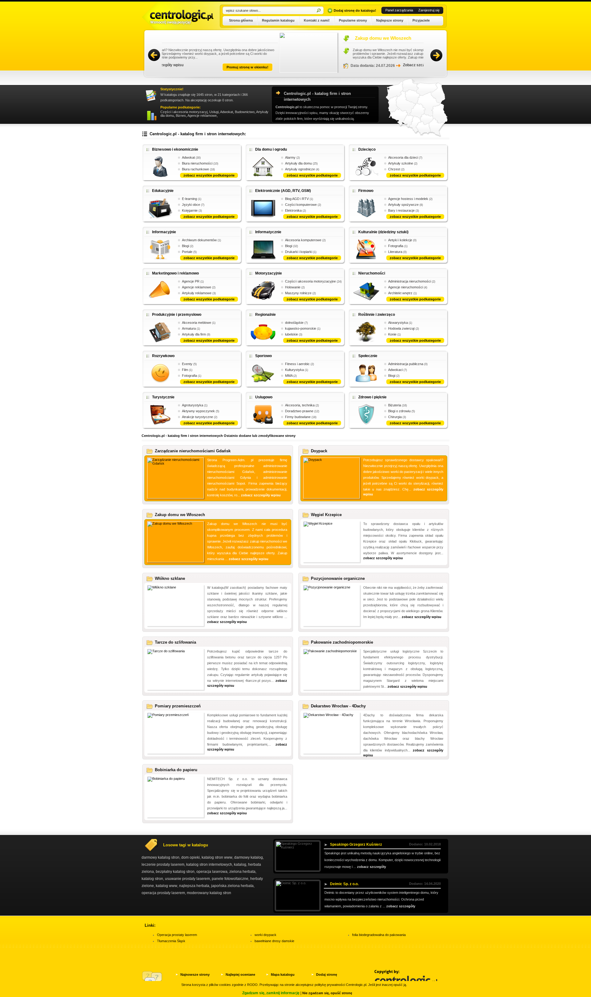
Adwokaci (395, 370)
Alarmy (290, 157)
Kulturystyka (294, 370)
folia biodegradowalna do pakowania (379, 935)
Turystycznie (163, 397)
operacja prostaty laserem (163, 893)
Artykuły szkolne (400, 163)
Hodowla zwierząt (401, 328)
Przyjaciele (421, 20)
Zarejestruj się (429, 10)
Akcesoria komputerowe (303, 240)
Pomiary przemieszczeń (178, 706)
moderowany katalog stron (209, 893)
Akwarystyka (398, 322)
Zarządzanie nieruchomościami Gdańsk (193, 451)
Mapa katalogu (283, 974)
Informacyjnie (164, 232)
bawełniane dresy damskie (274, 941)
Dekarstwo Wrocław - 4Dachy (338, 706)
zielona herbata (242, 871)
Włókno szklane (170, 578)
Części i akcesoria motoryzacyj (183, 112)
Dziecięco (367, 149)
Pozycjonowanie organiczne (338, 578)
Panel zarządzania (399, 10)
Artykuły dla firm (194, 334)
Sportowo (263, 356)
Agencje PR (190, 281)
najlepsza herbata (194, 886)
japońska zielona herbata (232, 886)
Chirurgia (395, 417)
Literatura (395, 252)
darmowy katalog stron (160, 857)
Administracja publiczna (405, 364)
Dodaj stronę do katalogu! (355, 10)
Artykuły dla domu (298, 163)
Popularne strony (353, 20)
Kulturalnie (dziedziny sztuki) (383, 232)
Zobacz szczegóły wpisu (308, 65)
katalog (240, 864)
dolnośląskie (294, 322)
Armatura (189, 328)
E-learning (189, 199)
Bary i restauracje (401, 210)
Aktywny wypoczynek (198, 411)
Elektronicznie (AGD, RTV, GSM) (283, 191)
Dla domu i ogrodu (271, 149)
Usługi (214, 112)
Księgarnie (190, 210)
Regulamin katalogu (278, 20)
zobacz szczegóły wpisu (261, 495)
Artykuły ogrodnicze (300, 169)
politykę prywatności (330, 985)
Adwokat (226, 112)
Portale (187, 252)
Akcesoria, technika (300, 405)
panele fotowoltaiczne (230, 879)
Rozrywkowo (163, 356)
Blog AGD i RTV (297, 199)
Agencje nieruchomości (405, 287)
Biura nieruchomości (197, 163)
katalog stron (152, 879)
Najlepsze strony (389, 20)
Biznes (181, 115)
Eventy (187, 364)
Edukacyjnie (163, 191)
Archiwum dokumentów (199, 240)
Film (185, 370)
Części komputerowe (301, 204)
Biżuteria (394, 405)
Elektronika (293, 210)
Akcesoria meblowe (196, 322)
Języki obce (191, 204)
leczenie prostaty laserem (163, 864)
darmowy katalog (248, 857)
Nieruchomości (371, 273)
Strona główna (241, 20)
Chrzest (394, 169)
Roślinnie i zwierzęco (376, 314)
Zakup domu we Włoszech (267, 38)
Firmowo (365, 191)
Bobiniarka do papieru (176, 769)
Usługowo (263, 397)
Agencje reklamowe (202, 115)
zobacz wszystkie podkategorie (209, 175)
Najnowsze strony (195, 974)
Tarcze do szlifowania (175, 642)
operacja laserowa (211, 871)
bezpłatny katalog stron (175, 871)
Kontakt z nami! (317, 20)
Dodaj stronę (326, 974)
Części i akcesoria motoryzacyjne (310, 281)
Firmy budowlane (298, 417)
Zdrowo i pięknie (372, 397)
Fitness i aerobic (297, 364)
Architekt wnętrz (400, 293)
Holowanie (292, 287)
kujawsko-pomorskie (300, 328)
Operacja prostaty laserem (177, 935)
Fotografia (395, 246)
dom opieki (190, 857)
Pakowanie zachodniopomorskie (342, 642)
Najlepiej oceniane (240, 974)
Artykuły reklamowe (196, 293)
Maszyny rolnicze (298, 293)
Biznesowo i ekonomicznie (175, 149)
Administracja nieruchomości (409, 281)
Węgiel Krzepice (326, 514)
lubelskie (291, 334)
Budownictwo (245, 112)
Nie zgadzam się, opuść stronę (327, 993)
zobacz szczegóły (371, 867)
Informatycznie (268, 232)
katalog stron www (217, 857)
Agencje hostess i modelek (408, 199)
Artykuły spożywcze (403, 204)
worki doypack (265, 935)
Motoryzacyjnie (268, 273)
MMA (288, 375)
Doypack (319, 451)
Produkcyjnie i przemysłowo (176, 314)
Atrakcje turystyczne (197, 417)
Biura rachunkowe (195, 169)
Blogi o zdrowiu (399, 411)
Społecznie (367, 356)
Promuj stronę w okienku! (393, 67)
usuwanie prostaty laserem (187, 879)
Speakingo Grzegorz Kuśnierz (356, 844)
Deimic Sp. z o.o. (344, 884)
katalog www (166, 886)
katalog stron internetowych (209, 864)
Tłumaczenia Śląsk (171, 941)
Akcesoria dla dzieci (403, 157)
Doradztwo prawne (299, 411)
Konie (392, 334)
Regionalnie (265, 314)
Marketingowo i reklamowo (175, 273)
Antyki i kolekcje (400, 240)
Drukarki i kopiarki (298, 252)
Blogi (185, 246)
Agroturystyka (192, 405)
